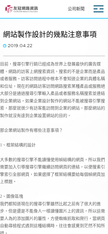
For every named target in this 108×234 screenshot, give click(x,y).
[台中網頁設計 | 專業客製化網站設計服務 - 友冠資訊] (21, 9)
